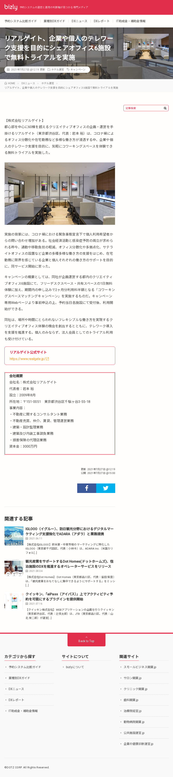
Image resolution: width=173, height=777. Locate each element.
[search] (165, 108)
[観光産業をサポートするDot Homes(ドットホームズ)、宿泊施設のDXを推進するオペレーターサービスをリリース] (13, 568)
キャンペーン (78, 69)
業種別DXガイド (54, 21)
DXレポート (102, 21)
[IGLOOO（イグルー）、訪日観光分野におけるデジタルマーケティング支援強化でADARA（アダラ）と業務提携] (13, 536)
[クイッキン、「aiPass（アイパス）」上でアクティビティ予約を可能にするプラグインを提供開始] (13, 601)
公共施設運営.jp (134, 733)
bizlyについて (75, 667)
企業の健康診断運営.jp (138, 744)
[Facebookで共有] (86, 488)
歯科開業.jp (131, 700)
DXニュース (79, 21)
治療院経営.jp (133, 711)
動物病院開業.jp (134, 722)
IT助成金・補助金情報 (131, 21)
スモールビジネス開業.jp (140, 667)
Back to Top (86, 641)
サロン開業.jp (133, 678)
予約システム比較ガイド (20, 21)
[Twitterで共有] (105, 488)
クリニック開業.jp (135, 689)
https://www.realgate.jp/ (28, 359)
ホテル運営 (57, 69)
